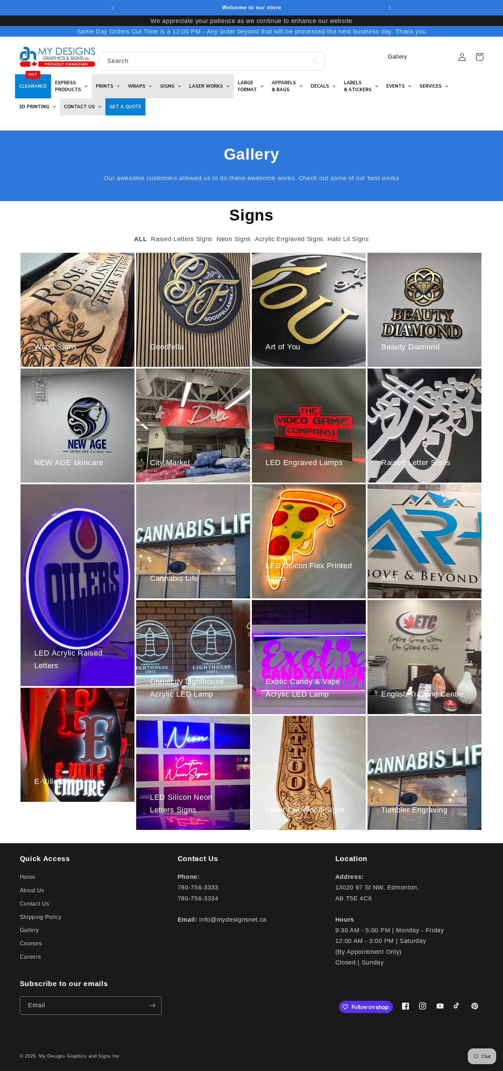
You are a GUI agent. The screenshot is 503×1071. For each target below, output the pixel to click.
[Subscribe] (152, 1005)
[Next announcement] (390, 7)
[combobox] (211, 61)
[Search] (315, 61)
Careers (30, 956)
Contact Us (34, 903)
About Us (32, 890)
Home (28, 877)
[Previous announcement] (112, 7)
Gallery (29, 930)
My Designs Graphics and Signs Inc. (80, 1056)
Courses (31, 943)
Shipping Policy (41, 916)
